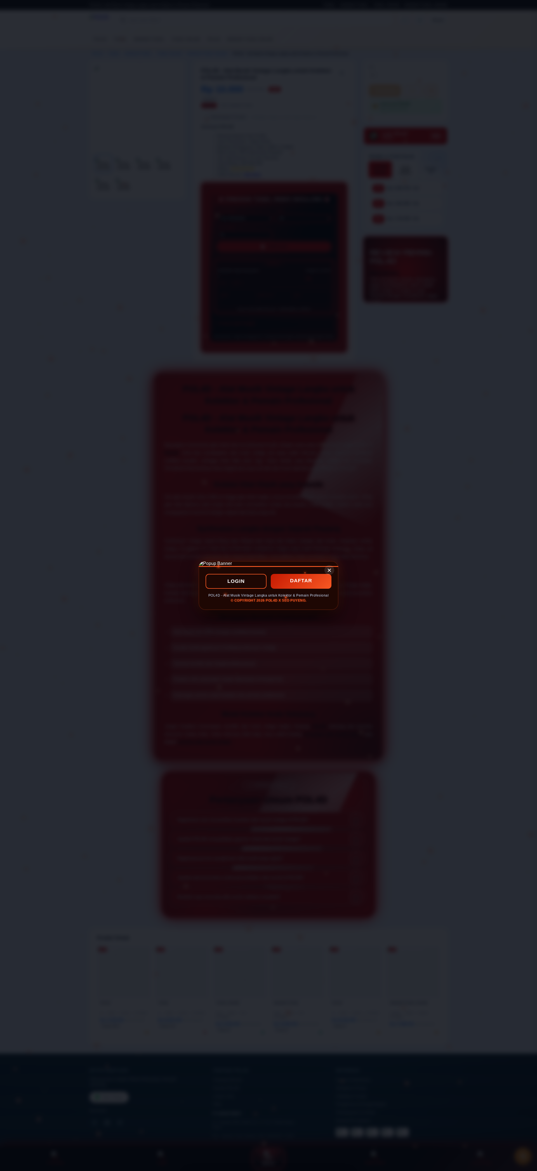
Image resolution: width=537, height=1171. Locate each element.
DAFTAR (301, 580)
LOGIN (236, 581)
